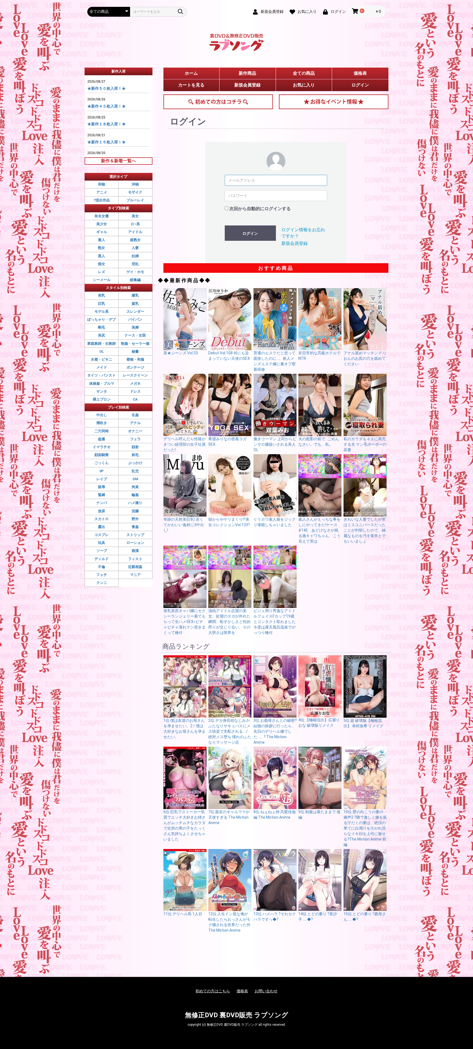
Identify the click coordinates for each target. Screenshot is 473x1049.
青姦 (135, 527)
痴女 (101, 264)
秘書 (135, 351)
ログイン (360, 85)
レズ (101, 272)
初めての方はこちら (218, 101)
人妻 (135, 248)
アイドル (135, 232)
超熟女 (135, 240)
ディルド (101, 559)
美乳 (101, 295)
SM (135, 479)
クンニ (101, 583)
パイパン (135, 319)
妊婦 (135, 256)
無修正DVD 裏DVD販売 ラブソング (236, 1015)
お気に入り (304, 85)
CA (135, 399)
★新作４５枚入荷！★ (106, 106)
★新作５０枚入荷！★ (106, 88)
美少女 (101, 224)
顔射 (135, 447)
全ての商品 (304, 73)
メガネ (135, 383)
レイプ (101, 479)
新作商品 (247, 73)
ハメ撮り (135, 503)
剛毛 (101, 327)
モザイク (135, 192)
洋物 (135, 184)
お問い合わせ (266, 991)
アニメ (101, 192)
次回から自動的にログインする (260, 208)
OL (101, 351)
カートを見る (191, 85)
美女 (135, 216)
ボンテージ (135, 367)
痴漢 (135, 551)
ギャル (101, 232)
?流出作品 (102, 200)
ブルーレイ (135, 200)
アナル (135, 423)
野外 (135, 519)
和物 (101, 184)
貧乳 (135, 304)
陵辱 (101, 487)
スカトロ (101, 519)
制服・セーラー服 (135, 343)
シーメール (102, 280)
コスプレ (101, 535)
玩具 (101, 543)
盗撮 (101, 439)
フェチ (101, 575)
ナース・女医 (135, 335)
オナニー (135, 431)
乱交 (135, 471)
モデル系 (101, 311)
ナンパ (101, 503)
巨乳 (101, 304)
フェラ (135, 439)
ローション (135, 543)
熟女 (101, 248)
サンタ (101, 391)
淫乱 (135, 264)
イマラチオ (102, 447)
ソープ (101, 551)
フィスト (135, 559)
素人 (101, 240)
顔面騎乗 (101, 455)
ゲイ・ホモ (135, 272)
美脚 (135, 327)
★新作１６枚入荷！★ (106, 142)
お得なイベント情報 (333, 101)
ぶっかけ (135, 463)
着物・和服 (135, 359)
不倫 (101, 567)
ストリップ (135, 535)
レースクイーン (135, 375)
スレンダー (135, 311)
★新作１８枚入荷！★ (106, 124)
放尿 (101, 511)
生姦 (135, 415)
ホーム (191, 73)
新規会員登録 (247, 85)
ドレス (135, 391)
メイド (101, 367)
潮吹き (101, 423)
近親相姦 (135, 567)
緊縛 (101, 495)
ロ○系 (135, 224)
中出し (101, 415)
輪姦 (135, 495)
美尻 (101, 335)
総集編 (135, 280)
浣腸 (135, 511)
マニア (135, 575)
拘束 (135, 487)
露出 (101, 527)
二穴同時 (101, 431)
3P (101, 471)
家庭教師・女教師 (101, 343)
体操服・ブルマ (101, 383)
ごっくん (101, 463)
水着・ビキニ (101, 359)
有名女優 (101, 216)
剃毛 (135, 455)
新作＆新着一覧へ (118, 160)
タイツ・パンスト (101, 375)
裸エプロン (102, 399)
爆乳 (135, 295)
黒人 (101, 256)
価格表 (360, 73)
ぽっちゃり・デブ (101, 319)
